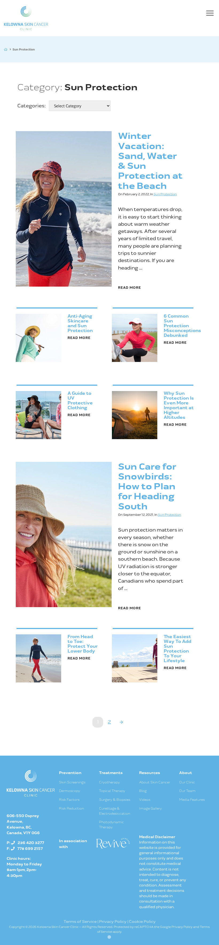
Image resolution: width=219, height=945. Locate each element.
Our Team (187, 791)
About (185, 773)
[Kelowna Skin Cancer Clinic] (26, 18)
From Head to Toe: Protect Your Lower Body (82, 644)
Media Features (192, 800)
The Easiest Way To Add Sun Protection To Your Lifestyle (177, 648)
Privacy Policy (113, 921)
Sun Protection (165, 194)
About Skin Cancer (154, 782)
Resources (149, 773)
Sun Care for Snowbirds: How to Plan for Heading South (147, 486)
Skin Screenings (72, 782)
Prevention (70, 773)
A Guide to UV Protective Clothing (80, 401)
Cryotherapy (109, 782)
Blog (143, 791)
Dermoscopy (69, 791)
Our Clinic (187, 782)
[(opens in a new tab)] (113, 843)
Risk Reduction (71, 809)
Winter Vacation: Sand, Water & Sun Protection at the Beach (150, 161)
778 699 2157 (30, 848)
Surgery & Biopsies (114, 800)
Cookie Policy (142, 921)
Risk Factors (69, 800)
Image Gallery (150, 809)
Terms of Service (80, 921)
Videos (144, 800)
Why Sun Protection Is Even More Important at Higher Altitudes (179, 405)
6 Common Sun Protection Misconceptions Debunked (182, 326)
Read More (129, 288)
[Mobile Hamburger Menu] (211, 14)
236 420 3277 (31, 843)
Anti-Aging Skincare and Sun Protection (80, 323)
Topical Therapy (112, 791)
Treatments (111, 773)
